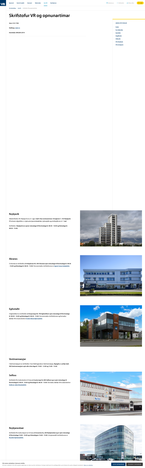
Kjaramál (11, 3)
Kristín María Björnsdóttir (34, 319)
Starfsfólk (118, 33)
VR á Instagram (119, 44)
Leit (141, 3)
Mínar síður (131, 3)
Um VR (45, 3)
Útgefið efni (119, 36)
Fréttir (117, 27)
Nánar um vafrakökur (88, 465)
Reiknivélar (38, 3)
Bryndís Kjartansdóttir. (16, 438)
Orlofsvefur (121, 3)
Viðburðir (118, 39)
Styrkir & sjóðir (20, 3)
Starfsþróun (53, 3)
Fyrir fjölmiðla (119, 30)
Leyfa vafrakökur (118, 464)
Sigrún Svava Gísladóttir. (62, 266)
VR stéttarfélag (12, 8)
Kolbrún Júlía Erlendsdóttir (17, 385)
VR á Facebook (119, 42)
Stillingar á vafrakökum (134, 464)
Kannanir (29, 3)
